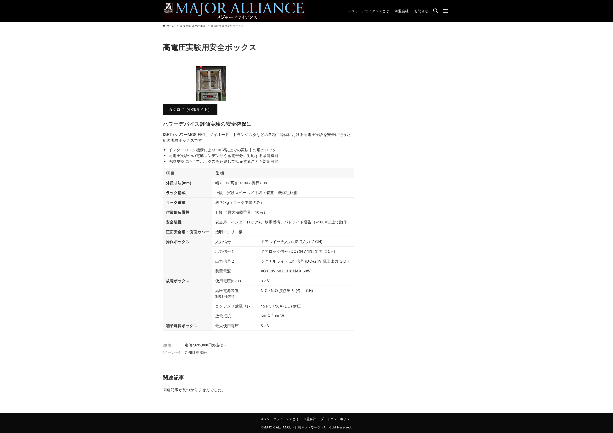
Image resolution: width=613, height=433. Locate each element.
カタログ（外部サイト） (190, 109)
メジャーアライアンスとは (279, 419)
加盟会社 (309, 419)
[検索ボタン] (436, 11)
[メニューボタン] (445, 11)
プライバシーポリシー (337, 419)
